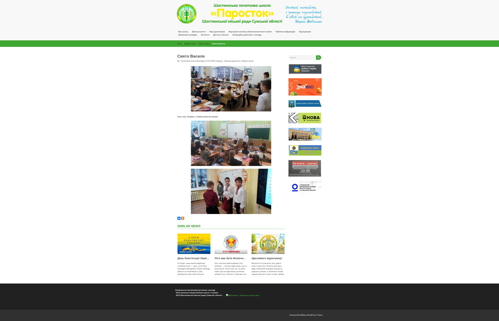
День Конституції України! (194, 258)
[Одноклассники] (182, 218)
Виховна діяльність (232, 61)
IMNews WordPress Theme (311, 315)
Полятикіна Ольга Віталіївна (192, 61)
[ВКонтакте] (178, 218)
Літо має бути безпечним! (231, 258)
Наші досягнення (217, 32)
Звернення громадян (187, 35)
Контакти (205, 35)
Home (179, 44)
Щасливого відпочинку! (267, 258)
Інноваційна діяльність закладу (246, 35)
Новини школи (190, 44)
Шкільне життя (199, 32)
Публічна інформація (285, 32)
